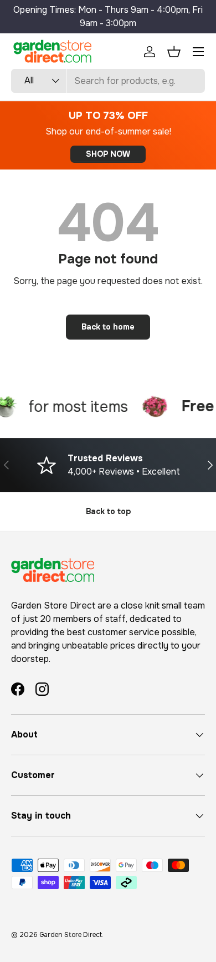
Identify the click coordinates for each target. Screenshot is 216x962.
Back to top (108, 511)
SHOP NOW (108, 154)
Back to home (108, 327)
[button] (174, 51)
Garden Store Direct (70, 934)
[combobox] (108, 81)
